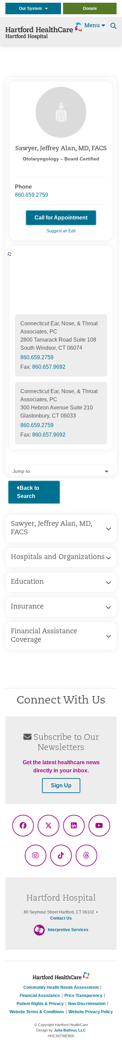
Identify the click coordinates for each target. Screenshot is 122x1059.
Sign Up (61, 785)
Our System (32, 8)
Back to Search (28, 492)
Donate (90, 8)
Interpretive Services (68, 929)
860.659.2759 (31, 195)
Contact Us (61, 918)
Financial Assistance (40, 995)
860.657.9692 (48, 367)
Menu (93, 25)
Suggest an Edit (61, 231)
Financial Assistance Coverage (44, 635)
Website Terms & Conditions (36, 1011)
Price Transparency (83, 995)
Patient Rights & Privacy (40, 1003)
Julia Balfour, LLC (70, 1030)
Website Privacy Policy (90, 1011)
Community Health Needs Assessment (61, 987)
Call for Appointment (61, 217)
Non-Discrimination (86, 1003)
